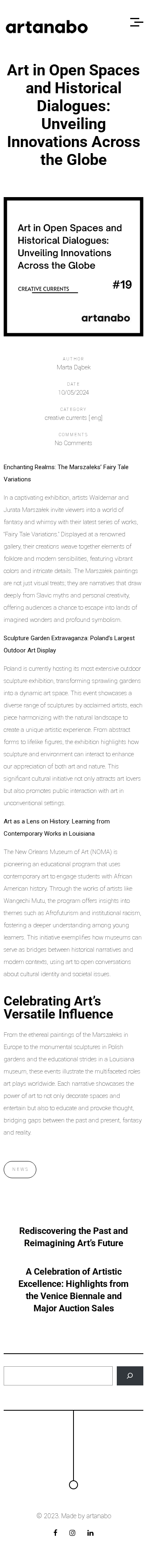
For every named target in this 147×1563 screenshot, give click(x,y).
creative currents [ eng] (73, 417)
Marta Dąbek (74, 367)
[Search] (130, 1375)
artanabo (99, 1516)
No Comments (73, 443)
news (20, 1169)
